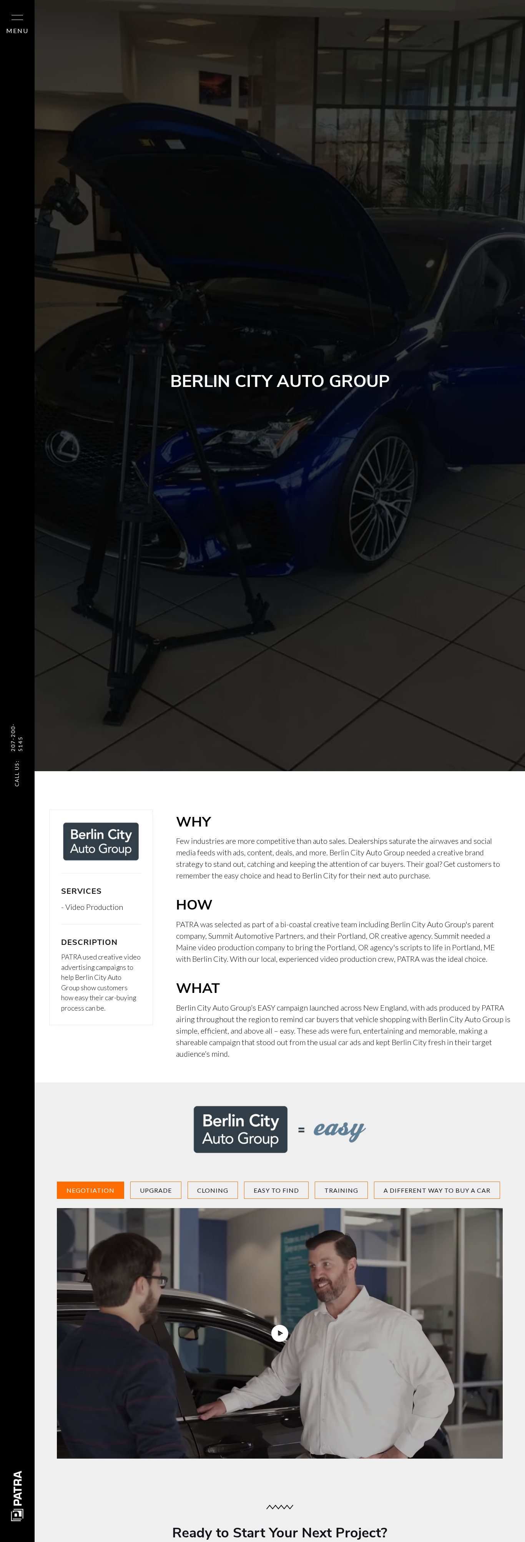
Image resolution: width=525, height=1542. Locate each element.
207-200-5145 (16, 737)
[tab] (90, 1190)
